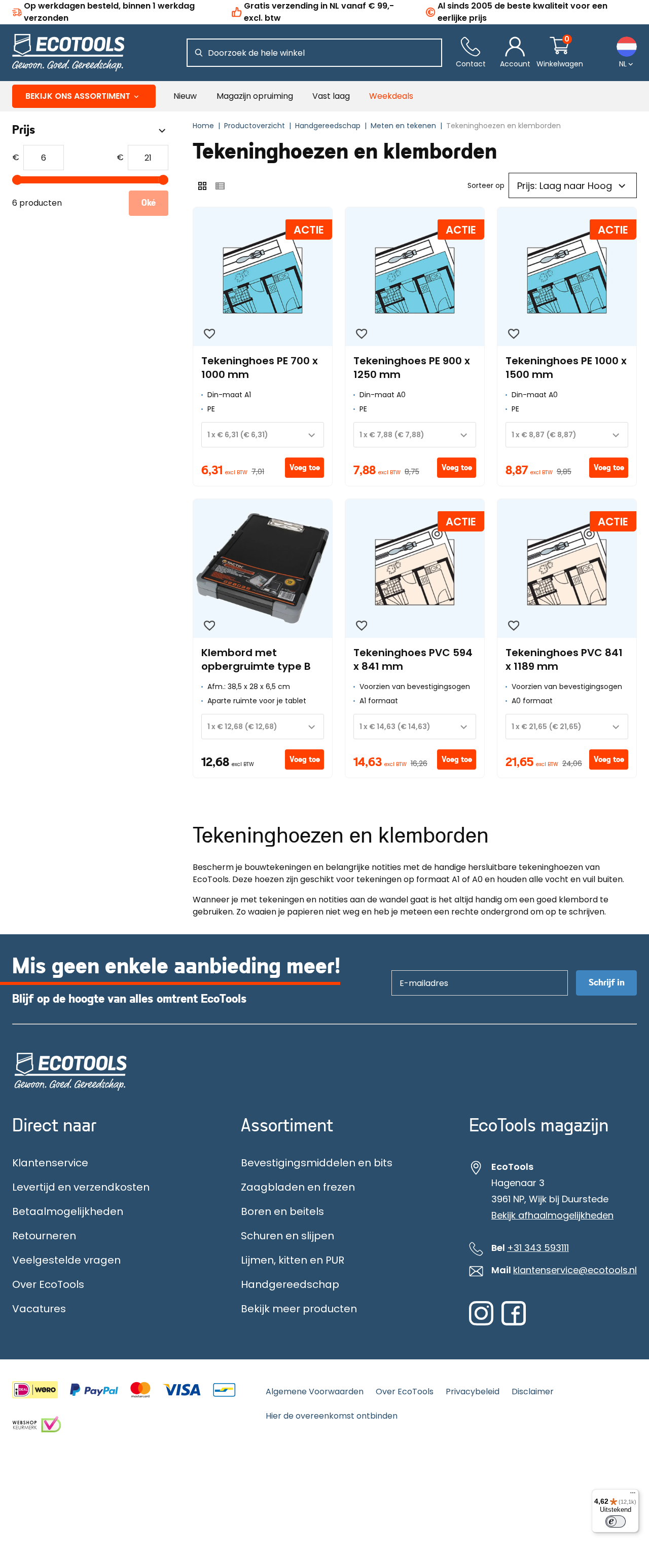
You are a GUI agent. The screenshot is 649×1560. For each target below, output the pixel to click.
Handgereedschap (290, 1284)
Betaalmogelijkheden (67, 1211)
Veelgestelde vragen (66, 1260)
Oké (148, 203)
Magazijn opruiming (255, 96)
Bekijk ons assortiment (77, 96)
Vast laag (331, 96)
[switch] (615, 1521)
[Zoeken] (199, 53)
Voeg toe (305, 468)
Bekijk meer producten (299, 1309)
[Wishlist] (209, 334)
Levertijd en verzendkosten (81, 1187)
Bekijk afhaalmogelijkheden (552, 1215)
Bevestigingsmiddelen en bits (316, 1163)
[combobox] (262, 434)
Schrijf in (607, 982)
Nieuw (185, 96)
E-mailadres (419, 970)
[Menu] (633, 1495)
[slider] (17, 180)
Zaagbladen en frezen (298, 1187)
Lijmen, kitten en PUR (292, 1260)
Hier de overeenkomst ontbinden (332, 1416)
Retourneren (44, 1236)
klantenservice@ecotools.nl (575, 1270)
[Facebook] (513, 1323)
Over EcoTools (48, 1284)
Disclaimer (533, 1391)
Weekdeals (391, 96)
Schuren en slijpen (287, 1236)
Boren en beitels (282, 1211)
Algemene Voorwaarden (315, 1391)
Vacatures (39, 1309)
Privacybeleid (472, 1391)
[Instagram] (481, 1323)
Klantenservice (50, 1163)
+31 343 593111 (538, 1248)
